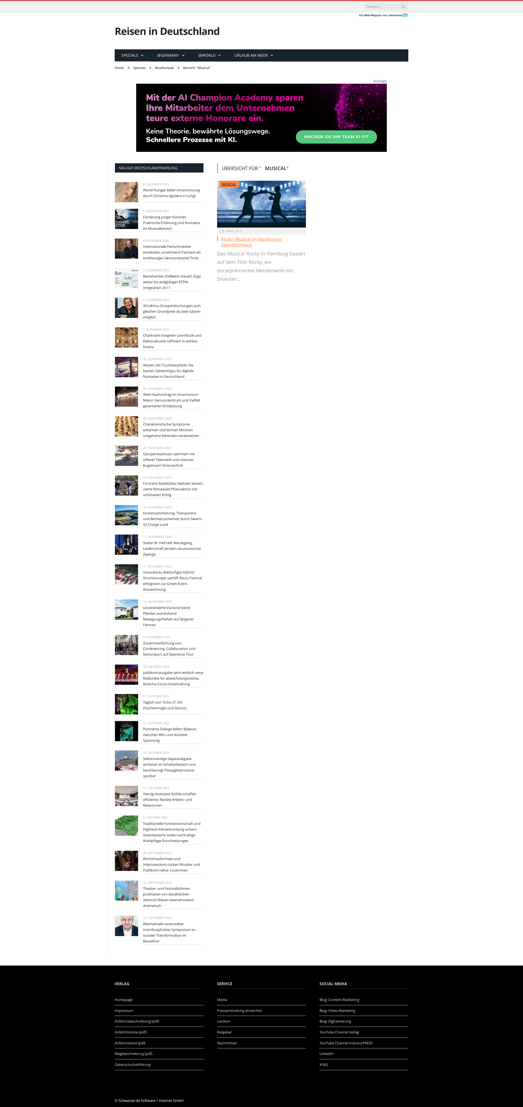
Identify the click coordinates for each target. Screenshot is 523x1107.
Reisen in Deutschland (167, 31)
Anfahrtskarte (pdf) (130, 1042)
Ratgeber (224, 1032)
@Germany (168, 55)
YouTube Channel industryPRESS (346, 1042)
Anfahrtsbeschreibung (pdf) (137, 1021)
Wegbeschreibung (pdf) (133, 1053)
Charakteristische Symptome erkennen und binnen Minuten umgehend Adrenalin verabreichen (171, 430)
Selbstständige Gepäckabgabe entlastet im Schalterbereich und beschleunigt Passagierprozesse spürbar (169, 767)
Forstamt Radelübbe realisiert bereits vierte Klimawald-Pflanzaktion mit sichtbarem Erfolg (173, 489)
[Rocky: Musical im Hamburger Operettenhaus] (261, 204)
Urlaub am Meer (251, 55)
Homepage (124, 999)
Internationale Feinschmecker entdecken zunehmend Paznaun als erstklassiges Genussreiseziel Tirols (172, 252)
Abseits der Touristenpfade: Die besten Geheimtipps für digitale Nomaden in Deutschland (168, 371)
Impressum (124, 1010)
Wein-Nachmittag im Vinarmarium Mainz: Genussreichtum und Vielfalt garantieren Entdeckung (171, 400)
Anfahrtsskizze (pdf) (131, 1032)
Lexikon (223, 1021)
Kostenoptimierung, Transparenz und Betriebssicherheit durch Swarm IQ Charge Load (172, 519)
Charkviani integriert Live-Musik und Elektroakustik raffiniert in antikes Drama (172, 341)
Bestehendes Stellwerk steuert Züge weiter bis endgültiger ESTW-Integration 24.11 (172, 282)
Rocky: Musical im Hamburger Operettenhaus (251, 242)
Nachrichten (227, 1042)
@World (206, 55)
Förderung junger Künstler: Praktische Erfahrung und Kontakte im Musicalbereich (171, 223)
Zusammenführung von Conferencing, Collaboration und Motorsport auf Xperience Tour (169, 649)
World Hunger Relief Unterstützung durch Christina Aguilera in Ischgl (171, 193)
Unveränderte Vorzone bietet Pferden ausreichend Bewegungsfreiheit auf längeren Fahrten (168, 616)
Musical (229, 184)
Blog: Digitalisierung (335, 1021)
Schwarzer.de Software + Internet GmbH (151, 1100)
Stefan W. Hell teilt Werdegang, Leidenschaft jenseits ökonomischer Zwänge (172, 548)
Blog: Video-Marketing (337, 1010)
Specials (129, 55)
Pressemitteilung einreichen (239, 1010)
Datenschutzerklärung (133, 1064)
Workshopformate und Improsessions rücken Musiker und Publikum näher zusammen (171, 864)
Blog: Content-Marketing (339, 999)
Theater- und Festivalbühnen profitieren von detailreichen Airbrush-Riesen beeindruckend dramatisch (168, 897)
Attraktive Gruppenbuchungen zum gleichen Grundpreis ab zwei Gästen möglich (172, 311)
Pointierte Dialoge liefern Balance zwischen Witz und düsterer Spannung (169, 734)
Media (222, 999)
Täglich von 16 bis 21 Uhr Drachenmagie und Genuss (165, 705)
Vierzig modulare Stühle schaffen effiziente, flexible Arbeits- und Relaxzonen (169, 799)
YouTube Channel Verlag (339, 1032)
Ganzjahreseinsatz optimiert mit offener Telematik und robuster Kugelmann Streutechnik (169, 459)
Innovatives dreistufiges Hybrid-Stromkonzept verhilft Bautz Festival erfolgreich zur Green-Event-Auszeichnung (172, 581)
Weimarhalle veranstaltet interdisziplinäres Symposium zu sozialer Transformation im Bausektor (169, 932)
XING (324, 1064)
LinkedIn (327, 1053)
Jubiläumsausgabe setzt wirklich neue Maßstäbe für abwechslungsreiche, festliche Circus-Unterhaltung (173, 678)
